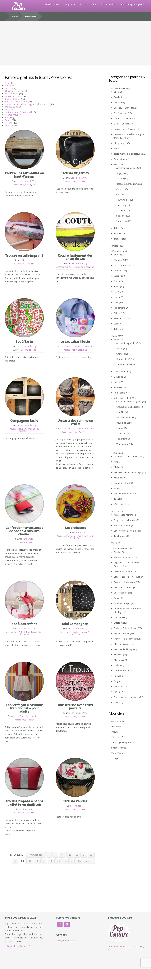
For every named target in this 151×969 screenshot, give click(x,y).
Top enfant (121, 438)
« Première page (36, 854)
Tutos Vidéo (117, 753)
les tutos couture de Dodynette (79, 346)
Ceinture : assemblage (124, 587)
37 (15, 861)
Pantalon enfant (124, 417)
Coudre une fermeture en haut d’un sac (24, 174)
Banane (120, 178)
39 (30, 861)
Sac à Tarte (24, 341)
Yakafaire (79, 805)
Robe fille (120, 433)
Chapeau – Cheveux (14, 91)
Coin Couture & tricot (124, 265)
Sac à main (121, 221)
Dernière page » (85, 861)
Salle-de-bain (120, 318)
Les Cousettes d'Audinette (28, 716)
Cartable (120, 194)
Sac (6, 117)
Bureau (117, 254)
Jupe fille (120, 412)
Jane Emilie (28, 538)
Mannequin (119, 660)
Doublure (118, 617)
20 (70, 854)
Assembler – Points (123, 571)
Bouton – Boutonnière (124, 582)
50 (51, 861)
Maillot (117, 467)
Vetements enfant (122, 398)
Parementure (120, 670)
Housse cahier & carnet (16, 101)
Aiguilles (118, 552)
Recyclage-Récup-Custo (122, 742)
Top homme (120, 536)
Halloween (116, 726)
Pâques (114, 731)
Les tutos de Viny (28, 181)
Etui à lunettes (12, 93)
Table (116, 329)
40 (37, 861)
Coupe (117, 598)
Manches (118, 654)
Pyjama (120, 428)
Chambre (118, 260)
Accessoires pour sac (79, 266)
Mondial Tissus (28, 628)
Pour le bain (122, 422)
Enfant (72, 535)
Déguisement (120, 371)
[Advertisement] (75, 43)
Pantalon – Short (122, 483)
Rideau (117, 313)
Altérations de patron (124, 557)
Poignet (117, 681)
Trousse (9, 125)
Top (116, 498)
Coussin (117, 270)
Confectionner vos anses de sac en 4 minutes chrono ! (24, 530)
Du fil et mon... (79, 532)
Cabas (28, 184)
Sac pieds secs (75, 527)
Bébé (116, 339)
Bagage (120, 173)
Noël (116, 302)
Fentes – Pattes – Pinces (125, 628)
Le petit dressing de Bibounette (79, 428)
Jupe (116, 461)
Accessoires (18, 184)
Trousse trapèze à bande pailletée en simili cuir (24, 802)
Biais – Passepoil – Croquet (127, 576)
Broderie (115, 245)
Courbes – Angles (122, 603)
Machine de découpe (124, 649)
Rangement (119, 307)
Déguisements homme (125, 520)
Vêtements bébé (124, 364)
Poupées (118, 387)
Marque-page (11, 106)
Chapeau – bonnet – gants (129, 401)
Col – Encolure (121, 592)
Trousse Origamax (75, 173)
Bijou (7, 83)
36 (91, 854)
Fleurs (117, 286)
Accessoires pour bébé (127, 343)
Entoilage (118, 622)
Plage (7, 109)
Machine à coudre (122, 644)
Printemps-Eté (118, 737)
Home (15, 16)
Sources (83, 4)
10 (62, 854)
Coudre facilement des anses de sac (75, 257)
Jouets (117, 382)
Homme (115, 511)
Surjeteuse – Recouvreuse (126, 697)
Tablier (8, 120)
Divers (117, 281)
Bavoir (119, 348)
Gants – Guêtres (12, 98)
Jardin (116, 291)
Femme (115, 452)
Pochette (120, 210)
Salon (116, 323)
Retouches (119, 686)
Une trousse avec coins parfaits (75, 706)
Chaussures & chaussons (128, 406)
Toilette (8, 122)
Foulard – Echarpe (13, 96)
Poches (117, 675)
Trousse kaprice (75, 801)
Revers (117, 691)
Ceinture (9, 88)
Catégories (68, 4)
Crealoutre (28, 809)
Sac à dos (83, 432)
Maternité (118, 477)
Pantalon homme (122, 525)
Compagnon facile (24, 420)
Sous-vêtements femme (125, 493)
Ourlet (117, 665)
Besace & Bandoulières (127, 183)
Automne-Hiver (118, 721)
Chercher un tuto (108, 4)
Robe (116, 488)
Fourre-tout (82, 535)
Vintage (114, 758)
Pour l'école (31, 632)
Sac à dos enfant (24, 624)
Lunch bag (121, 205)
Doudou (118, 376)
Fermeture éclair (121, 633)
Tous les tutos (52, 4)
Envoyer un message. (66, 940)
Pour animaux (11, 114)
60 (58, 861)
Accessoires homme (123, 514)
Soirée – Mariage (119, 747)
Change (120, 353)
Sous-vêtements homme (126, 530)
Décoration (26, 349)
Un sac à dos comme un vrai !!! (75, 422)
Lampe (117, 297)
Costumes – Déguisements (127, 456)
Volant (117, 702)
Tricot (114, 543)
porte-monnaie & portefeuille (19, 112)
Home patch (28, 260)
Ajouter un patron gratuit (132, 4)
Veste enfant (122, 444)
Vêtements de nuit (122, 504)
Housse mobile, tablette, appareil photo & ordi (27, 104)
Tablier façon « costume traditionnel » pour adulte (24, 708)
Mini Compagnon (75, 624)
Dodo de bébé (123, 359)
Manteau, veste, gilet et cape (128, 472)
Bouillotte (9, 85)
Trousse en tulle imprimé (24, 255)
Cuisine (16, 349)
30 (77, 854)
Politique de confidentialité (17, 946)
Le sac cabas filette (75, 341)
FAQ (94, 4)
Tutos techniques (119, 548)
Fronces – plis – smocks (125, 638)
